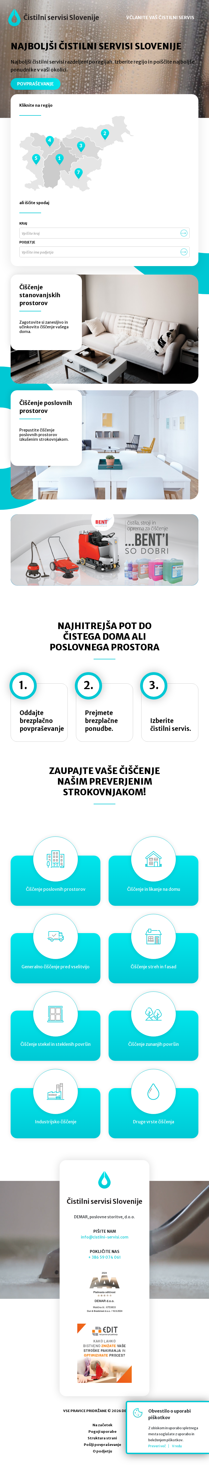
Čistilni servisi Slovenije (61, 17)
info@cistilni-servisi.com (104, 1237)
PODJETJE (27, 242)
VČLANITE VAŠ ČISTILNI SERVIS (160, 17)
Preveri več (157, 1446)
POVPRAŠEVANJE (35, 84)
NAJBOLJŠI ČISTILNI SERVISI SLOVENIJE (96, 46)
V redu (177, 1446)
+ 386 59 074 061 (104, 1257)
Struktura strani (102, 1438)
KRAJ (23, 223)
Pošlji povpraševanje (102, 1444)
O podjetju (102, 1451)
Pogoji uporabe (102, 1431)
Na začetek (102, 1425)
